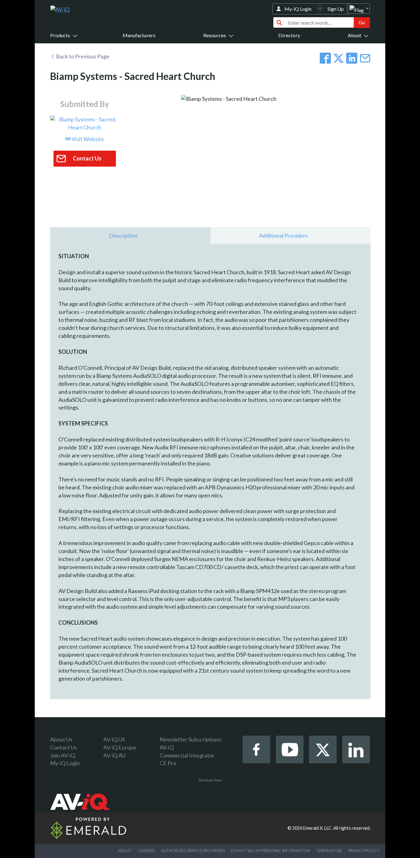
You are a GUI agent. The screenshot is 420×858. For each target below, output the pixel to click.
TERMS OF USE (329, 850)
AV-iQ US (114, 739)
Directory (289, 35)
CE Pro (168, 763)
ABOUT (125, 850)
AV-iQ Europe (119, 747)
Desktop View (210, 780)
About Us (61, 739)
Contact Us (63, 747)
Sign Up (335, 9)
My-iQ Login (297, 9)
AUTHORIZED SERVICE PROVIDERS (193, 850)
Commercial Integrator (187, 755)
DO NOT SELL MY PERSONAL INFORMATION (270, 850)
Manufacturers (139, 35)
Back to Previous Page (82, 56)
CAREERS (146, 850)
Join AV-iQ (62, 755)
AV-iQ (167, 747)
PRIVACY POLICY (363, 850)
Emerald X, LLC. (317, 828)
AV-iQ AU (114, 755)
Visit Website (87, 139)
